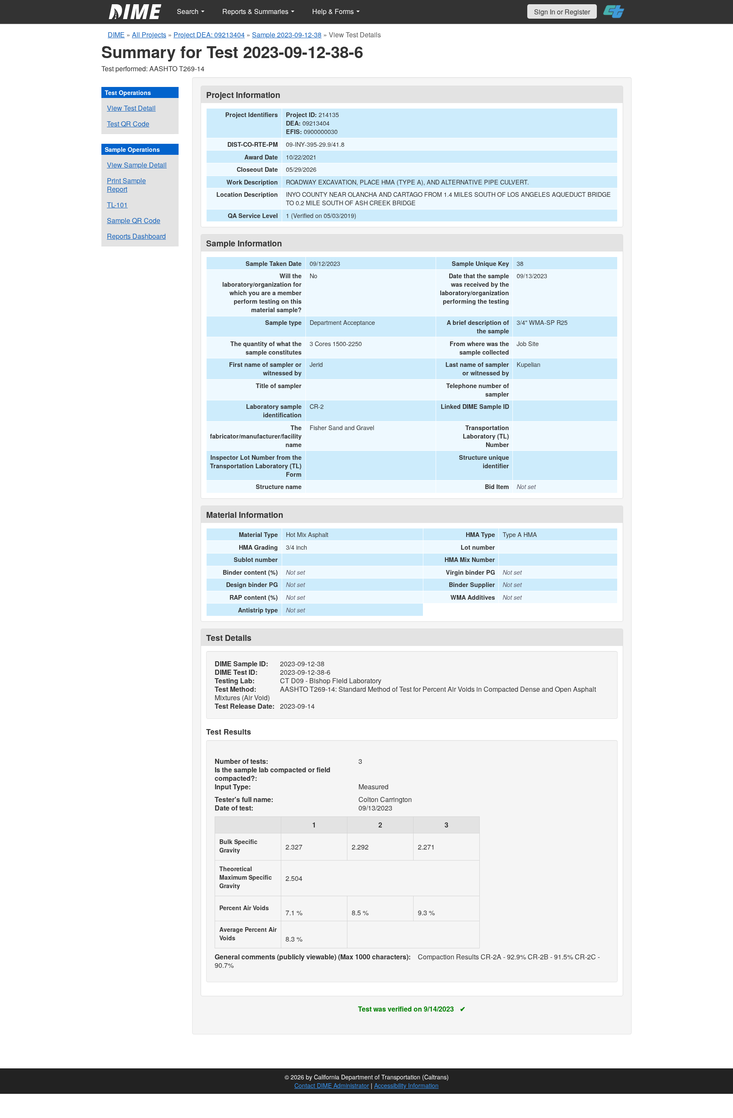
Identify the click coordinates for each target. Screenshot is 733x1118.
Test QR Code (128, 124)
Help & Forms (333, 11)
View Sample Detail (137, 165)
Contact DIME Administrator (331, 1085)
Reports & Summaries (256, 11)
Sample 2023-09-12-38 (287, 34)
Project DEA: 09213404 (209, 34)
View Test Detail (131, 108)
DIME (116, 34)
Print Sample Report (126, 185)
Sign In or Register (562, 12)
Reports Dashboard (136, 236)
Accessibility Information (406, 1085)
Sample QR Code (133, 220)
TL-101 (117, 205)
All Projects (149, 34)
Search (188, 11)
